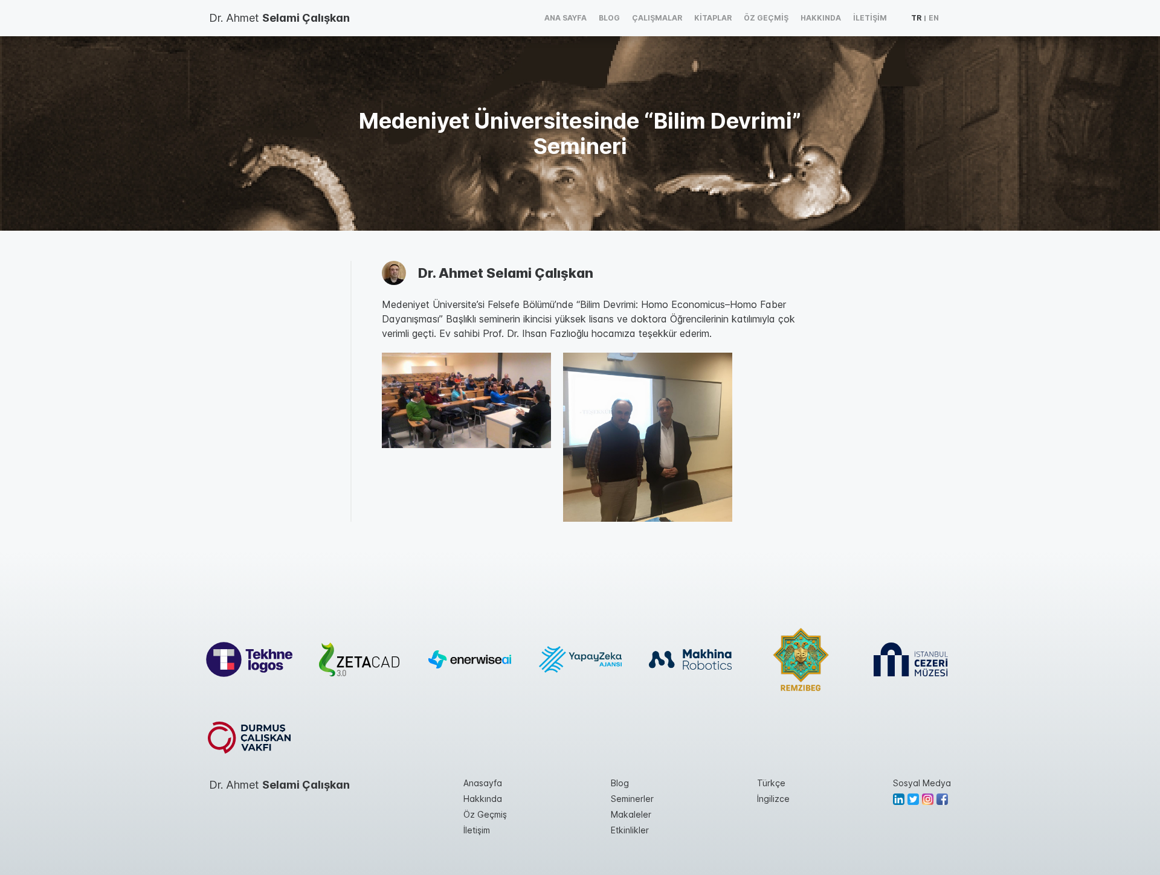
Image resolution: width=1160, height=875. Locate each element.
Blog (620, 783)
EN (934, 17)
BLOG (609, 17)
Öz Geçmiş (485, 814)
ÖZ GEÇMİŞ (766, 17)
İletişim (476, 830)
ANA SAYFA (565, 17)
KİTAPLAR (713, 17)
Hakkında (482, 798)
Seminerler (632, 798)
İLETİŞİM (870, 17)
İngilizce (773, 798)
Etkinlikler (630, 830)
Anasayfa (482, 783)
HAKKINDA (821, 17)
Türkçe (771, 783)
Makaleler (631, 814)
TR (916, 17)
